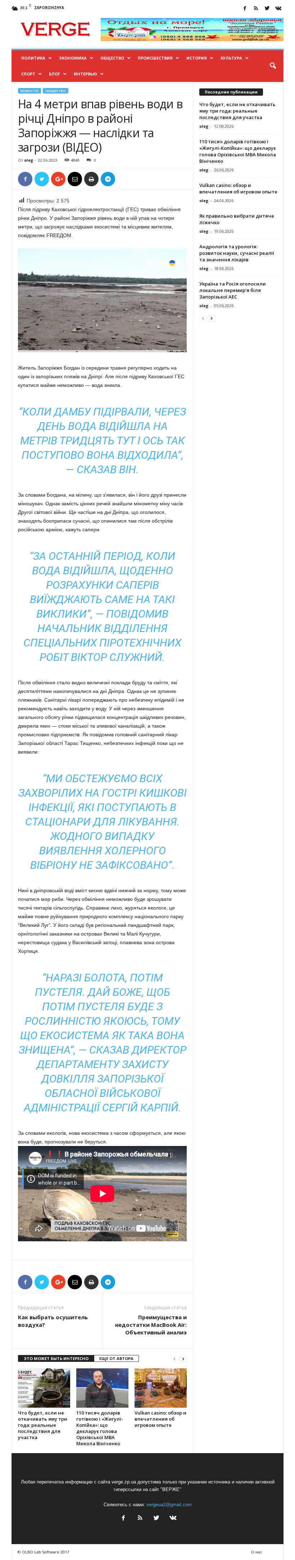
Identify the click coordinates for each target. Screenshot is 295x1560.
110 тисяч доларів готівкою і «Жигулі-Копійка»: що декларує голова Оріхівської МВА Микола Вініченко (99, 1428)
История (196, 58)
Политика (33, 58)
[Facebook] (244, 9)
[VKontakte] (278, 9)
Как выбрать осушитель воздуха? (53, 1320)
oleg (28, 160)
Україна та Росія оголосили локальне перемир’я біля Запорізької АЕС (232, 290)
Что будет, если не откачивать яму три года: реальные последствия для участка (42, 1425)
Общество (112, 58)
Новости (29, 90)
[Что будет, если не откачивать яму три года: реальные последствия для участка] (44, 1387)
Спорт (28, 74)
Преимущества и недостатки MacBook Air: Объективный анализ (151, 1324)
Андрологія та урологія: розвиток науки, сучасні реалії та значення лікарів (236, 253)
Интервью (85, 74)
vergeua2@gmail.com (169, 1504)
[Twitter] (267, 9)
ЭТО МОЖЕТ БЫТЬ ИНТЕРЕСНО (56, 1358)
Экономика (73, 58)
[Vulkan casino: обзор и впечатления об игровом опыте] (161, 1387)
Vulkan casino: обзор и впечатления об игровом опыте (160, 1418)
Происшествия (155, 58)
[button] (273, 66)
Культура (231, 58)
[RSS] (255, 9)
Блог (54, 74)
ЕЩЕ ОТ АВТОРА (116, 1358)
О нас (256, 1552)
